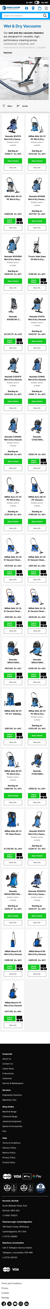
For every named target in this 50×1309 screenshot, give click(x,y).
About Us (6, 1059)
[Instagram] (21, 1304)
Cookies (5, 1293)
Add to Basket (9, 221)
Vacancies (7, 1078)
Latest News (8, 1068)
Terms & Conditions (11, 1143)
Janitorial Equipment (11, 1121)
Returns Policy (9, 1152)
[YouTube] (15, 1304)
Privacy (4, 1288)
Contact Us (7, 1063)
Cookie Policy (8, 1162)
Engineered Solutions (12, 1095)
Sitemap (5, 1297)
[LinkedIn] (26, 1304)
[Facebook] (3, 1304)
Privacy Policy (8, 1157)
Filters (10, 106)
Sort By (25, 106)
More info (13, 168)
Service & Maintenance (12, 1083)
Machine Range (9, 1111)
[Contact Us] (33, 8)
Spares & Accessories (12, 1126)
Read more (8, 53)
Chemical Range (9, 1116)
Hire (4, 1131)
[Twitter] (9, 1304)
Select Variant (13, 161)
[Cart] (40, 8)
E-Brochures (8, 1073)
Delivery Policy (9, 1148)
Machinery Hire (9, 1100)
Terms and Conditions (11, 1283)
